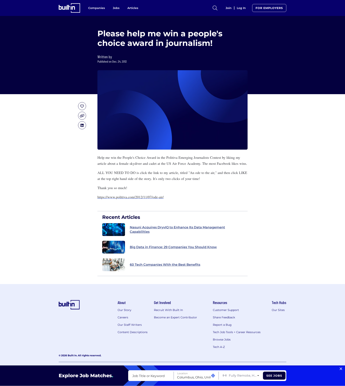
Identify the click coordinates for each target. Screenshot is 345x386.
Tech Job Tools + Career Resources (237, 332)
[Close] (341, 368)
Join (229, 8)
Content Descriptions (133, 332)
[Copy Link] (82, 116)
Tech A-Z (219, 347)
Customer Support (226, 310)
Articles (132, 8)
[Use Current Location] (213, 375)
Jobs (116, 8)
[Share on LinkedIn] (82, 125)
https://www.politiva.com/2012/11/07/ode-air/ (130, 196)
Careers (123, 317)
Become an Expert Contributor (175, 317)
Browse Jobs (222, 339)
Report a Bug (222, 325)
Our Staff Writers (130, 325)
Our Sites (278, 310)
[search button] (215, 8)
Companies (96, 8)
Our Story (124, 310)
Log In (241, 8)
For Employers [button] (269, 8)
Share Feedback (224, 317)
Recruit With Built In (168, 310)
